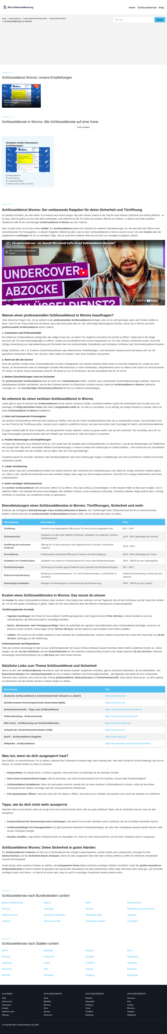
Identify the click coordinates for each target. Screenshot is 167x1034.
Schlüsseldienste (147, 7)
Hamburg (89, 1015)
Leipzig (130, 1005)
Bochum (47, 1005)
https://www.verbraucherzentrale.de (123, 709)
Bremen (47, 1011)
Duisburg (89, 1005)
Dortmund (48, 1015)
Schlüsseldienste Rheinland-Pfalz (35, 18)
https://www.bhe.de (115, 702)
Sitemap (5, 1015)
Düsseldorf (89, 1001)
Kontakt (5, 1008)
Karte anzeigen (83, 127)
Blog (161, 7)
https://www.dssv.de (115, 696)
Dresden (89, 998)
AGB (4, 998)
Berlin (46, 998)
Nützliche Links (8, 1011)
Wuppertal (131, 1015)
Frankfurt (89, 1011)
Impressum (6, 1005)
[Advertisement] (83, 42)
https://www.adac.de (115, 736)
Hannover (131, 998)
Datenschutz (7, 1001)
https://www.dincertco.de (118, 723)
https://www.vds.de (115, 730)
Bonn (46, 1008)
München (131, 1008)
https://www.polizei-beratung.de (121, 716)
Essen (88, 1008)
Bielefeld (47, 1001)
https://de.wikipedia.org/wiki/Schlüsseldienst (128, 743)
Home (132, 7)
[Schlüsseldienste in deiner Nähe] (18, 7)
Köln (129, 1001)
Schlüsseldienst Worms (57, 18)
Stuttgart (130, 1011)
